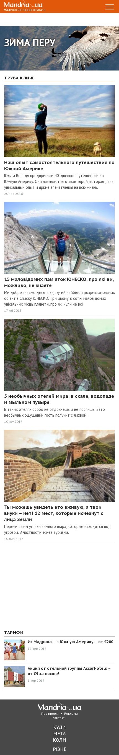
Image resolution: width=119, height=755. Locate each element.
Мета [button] (59, 733)
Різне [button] (59, 749)
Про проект (50, 713)
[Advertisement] (45, 587)
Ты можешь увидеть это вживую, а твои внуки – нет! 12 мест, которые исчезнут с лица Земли (53, 513)
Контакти (59, 718)
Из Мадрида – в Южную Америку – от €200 (70, 641)
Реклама (71, 713)
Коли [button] (59, 740)
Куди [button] (59, 727)
